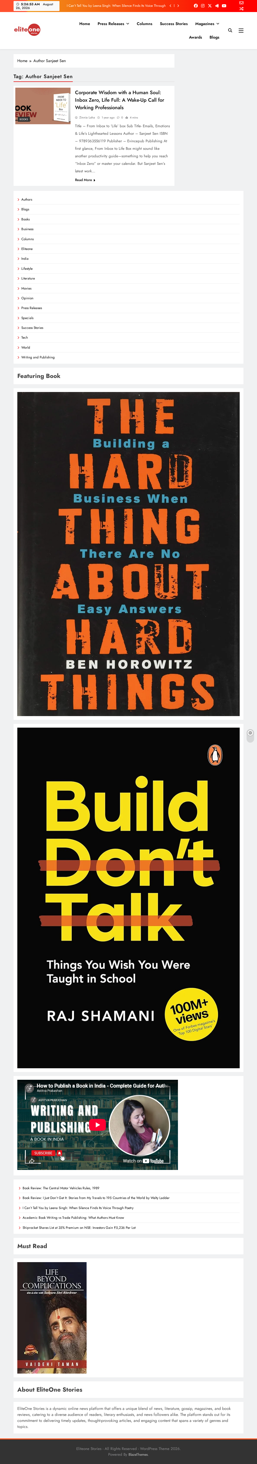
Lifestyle (27, 268)
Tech (24, 337)
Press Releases (111, 24)
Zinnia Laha (87, 117)
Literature (28, 278)
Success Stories (174, 24)
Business (27, 228)
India (25, 258)
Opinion (27, 298)
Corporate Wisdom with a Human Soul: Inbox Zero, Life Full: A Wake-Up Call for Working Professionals (119, 100)
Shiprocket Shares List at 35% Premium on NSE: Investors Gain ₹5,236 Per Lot (79, 1227)
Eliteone (27, 248)
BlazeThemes (138, 1454)
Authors (26, 199)
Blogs (214, 37)
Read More (83, 179)
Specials (27, 317)
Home (84, 24)
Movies (26, 288)
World (25, 347)
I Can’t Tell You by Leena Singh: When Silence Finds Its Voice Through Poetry (78, 1207)
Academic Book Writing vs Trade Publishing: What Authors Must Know (117, 6)
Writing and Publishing (38, 357)
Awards (195, 37)
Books (24, 119)
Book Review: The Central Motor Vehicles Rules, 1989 (61, 1187)
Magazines (204, 24)
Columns (144, 24)
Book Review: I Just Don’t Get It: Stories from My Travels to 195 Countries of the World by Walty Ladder (96, 1197)
